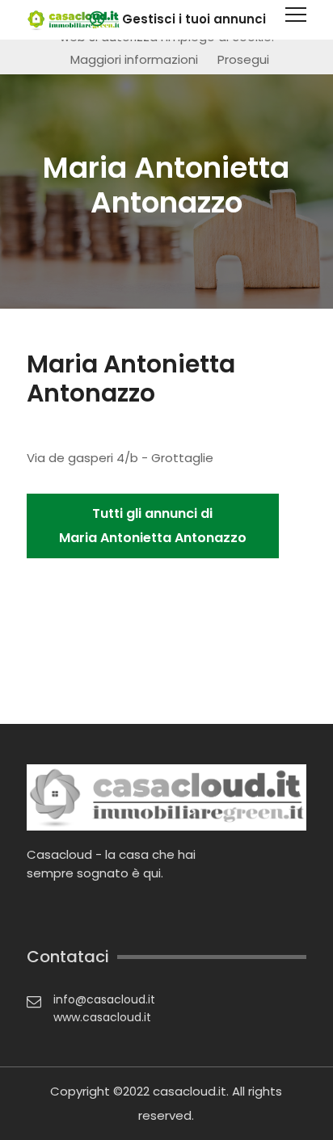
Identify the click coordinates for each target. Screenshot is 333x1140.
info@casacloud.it (104, 999)
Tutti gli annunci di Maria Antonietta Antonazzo (153, 525)
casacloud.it (189, 1091)
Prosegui (243, 59)
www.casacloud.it (102, 1017)
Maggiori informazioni (134, 59)
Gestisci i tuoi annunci (194, 19)
